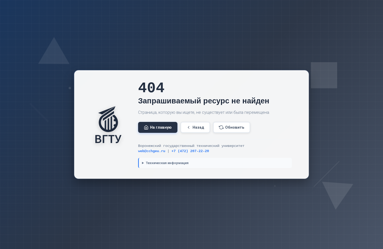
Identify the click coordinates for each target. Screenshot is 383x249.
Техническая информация (167, 163)
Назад (198, 127)
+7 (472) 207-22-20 (190, 151)
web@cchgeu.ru (151, 151)
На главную (161, 127)
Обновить (234, 127)
